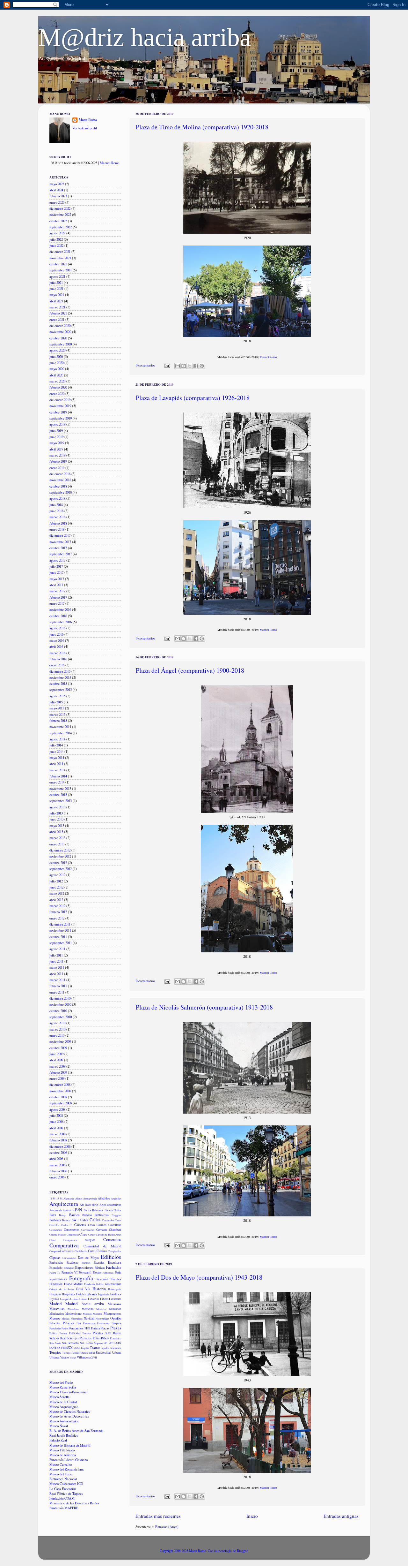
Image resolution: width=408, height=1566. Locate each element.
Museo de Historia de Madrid (69, 1445)
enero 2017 (56, 603)
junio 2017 (56, 572)
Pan (78, 1323)
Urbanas (54, 1357)
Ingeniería (103, 1294)
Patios (65, 1328)
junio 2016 (56, 634)
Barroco (87, 1215)
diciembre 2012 (59, 850)
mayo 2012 (56, 893)
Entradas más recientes (158, 1516)
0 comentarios (145, 365)
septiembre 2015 (60, 689)
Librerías (93, 1299)
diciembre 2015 (59, 671)
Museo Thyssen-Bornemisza (68, 1392)
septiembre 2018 (60, 492)
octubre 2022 (58, 221)
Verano (64, 1357)
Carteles (80, 1224)
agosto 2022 (57, 233)
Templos (55, 1352)
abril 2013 (56, 831)
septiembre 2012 (60, 868)
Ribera (105, 1338)
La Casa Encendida (62, 1489)
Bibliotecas (102, 1215)
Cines (83, 1234)
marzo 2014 (57, 770)
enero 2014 (56, 782)
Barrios (74, 1215)
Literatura (115, 1299)
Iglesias (91, 1294)
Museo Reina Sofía (62, 1387)
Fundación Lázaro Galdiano (68, 1459)
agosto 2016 (57, 628)
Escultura (114, 1262)
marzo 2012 (57, 906)
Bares (52, 1215)
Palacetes (55, 1323)
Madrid (55, 1303)
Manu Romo (88, 119)
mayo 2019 (56, 443)
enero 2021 (56, 319)
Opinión (115, 1318)
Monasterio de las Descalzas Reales (74, 1503)
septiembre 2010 (60, 1017)
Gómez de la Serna (61, 1289)
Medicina (87, 1309)
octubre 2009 (58, 1048)
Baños (117, 1210)
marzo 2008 (57, 1134)
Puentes (87, 1333)
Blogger (242, 1550)
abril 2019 (56, 449)
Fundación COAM (62, 1498)
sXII (111, 1343)
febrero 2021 (58, 313)
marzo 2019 (57, 455)
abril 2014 (56, 763)
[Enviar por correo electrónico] (177, 366)
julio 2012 (56, 881)
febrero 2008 (58, 1140)
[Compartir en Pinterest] (202, 366)
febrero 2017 (58, 597)
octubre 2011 (58, 936)
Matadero (73, 1309)
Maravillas (56, 1308)
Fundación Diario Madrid (66, 1284)
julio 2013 (56, 813)
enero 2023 (56, 202)
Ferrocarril (85, 1272)
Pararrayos (89, 1323)
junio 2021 (56, 288)
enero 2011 (56, 992)
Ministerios (56, 1314)
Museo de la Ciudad (63, 1402)
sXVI (52, 1348)
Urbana (116, 1352)
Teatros (95, 1347)
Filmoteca (108, 1272)
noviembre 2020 (60, 331)
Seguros (98, 1343)
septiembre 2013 (60, 800)
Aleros (78, 1198)
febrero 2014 (58, 776)
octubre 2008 (58, 1097)
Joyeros (54, 1299)
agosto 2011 (57, 949)
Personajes (76, 1328)
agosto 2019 (57, 424)
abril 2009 (56, 1060)
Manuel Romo (268, 357)
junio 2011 (56, 961)
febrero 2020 (58, 387)
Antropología (90, 1198)
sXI (105, 1343)
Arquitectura (63, 1203)
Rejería (64, 1338)
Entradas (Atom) (166, 1526)
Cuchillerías (81, 1251)
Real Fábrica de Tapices (66, 1493)
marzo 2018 (57, 517)
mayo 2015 (56, 708)
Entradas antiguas (341, 1516)
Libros (104, 1299)
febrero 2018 (58, 523)
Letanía (83, 1299)
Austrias (67, 1210)
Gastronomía (113, 1284)
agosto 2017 (57, 560)
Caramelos (108, 1220)
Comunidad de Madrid (102, 1246)
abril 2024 (56, 190)
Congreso (54, 1251)
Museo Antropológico (64, 1421)
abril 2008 (56, 1128)
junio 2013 (56, 819)
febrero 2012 (58, 912)
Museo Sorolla (59, 1397)
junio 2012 (56, 887)
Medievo (101, 1309)
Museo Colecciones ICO (66, 1483)
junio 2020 (56, 362)
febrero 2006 (58, 1171)
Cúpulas (54, 1257)
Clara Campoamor (63, 1240)
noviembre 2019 (60, 406)
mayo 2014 (56, 757)
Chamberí (115, 1230)
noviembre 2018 (60, 480)
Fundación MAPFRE (63, 1508)
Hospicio (55, 1294)
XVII (94, 1357)
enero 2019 (56, 467)
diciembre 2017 (59, 535)
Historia (99, 1288)
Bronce (66, 1220)
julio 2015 (56, 702)
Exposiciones (84, 1267)
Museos (54, 1318)
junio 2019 (56, 437)
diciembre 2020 (59, 325)
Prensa (63, 1333)
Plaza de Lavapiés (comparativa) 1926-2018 (193, 397)
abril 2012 (56, 899)
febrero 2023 (58, 196)
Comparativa (64, 1245)
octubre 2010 (58, 1011)
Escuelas (99, 1262)
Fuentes (116, 1279)
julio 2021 (56, 282)
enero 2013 (56, 844)
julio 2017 (56, 566)
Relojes (74, 1338)
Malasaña (114, 1304)
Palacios (68, 1323)
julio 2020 (56, 356)
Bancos (109, 1210)
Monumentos (112, 1313)
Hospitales (68, 1294)
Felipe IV (54, 1272)
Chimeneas (73, 1234)
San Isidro (86, 1343)
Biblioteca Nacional (63, 1479)
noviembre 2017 (60, 542)
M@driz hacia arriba (144, 37)
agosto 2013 (57, 807)
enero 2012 (56, 918)
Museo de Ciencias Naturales (69, 1411)
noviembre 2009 (60, 1041)
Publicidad (74, 1333)
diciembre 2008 (59, 1084)
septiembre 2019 (60, 418)
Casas (91, 1225)
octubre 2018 (58, 486)
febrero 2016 (58, 659)
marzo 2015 (57, 714)
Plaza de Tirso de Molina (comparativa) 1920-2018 (202, 127)
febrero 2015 (58, 720)
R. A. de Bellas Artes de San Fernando (76, 1430)
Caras (118, 1220)
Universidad (103, 1352)
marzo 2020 (57, 381)
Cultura (102, 1251)
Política (53, 1333)
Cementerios (71, 1230)
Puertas (98, 1333)
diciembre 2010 (59, 998)
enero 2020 (56, 393)
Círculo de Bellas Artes (108, 1234)
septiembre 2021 (60, 270)
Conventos (67, 1251)
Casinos (101, 1225)
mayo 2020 (56, 369)
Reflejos (54, 1338)
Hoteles (81, 1294)
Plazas (115, 1328)
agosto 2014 (57, 739)
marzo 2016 (57, 653)
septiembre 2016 (60, 622)
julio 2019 (56, 430)
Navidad (89, 1318)
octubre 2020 (58, 338)
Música (65, 1318)
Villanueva (84, 1357)
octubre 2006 (58, 1152)
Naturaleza (77, 1318)
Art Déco (85, 1205)
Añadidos (104, 1198)
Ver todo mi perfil (84, 128)
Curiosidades (69, 1258)
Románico (115, 1338)
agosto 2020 (57, 350)
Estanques (69, 1267)
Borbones (55, 1220)
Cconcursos (55, 1229)
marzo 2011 (57, 980)
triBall (92, 1352)
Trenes (84, 1352)
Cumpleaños (114, 1251)
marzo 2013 (57, 838)
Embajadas (56, 1262)
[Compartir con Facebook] (196, 366)
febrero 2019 (58, 461)
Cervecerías (87, 1229)
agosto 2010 (57, 1023)
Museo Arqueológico (63, 1406)
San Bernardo (70, 1343)
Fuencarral (102, 1279)
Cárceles (54, 1225)
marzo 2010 (57, 1029)
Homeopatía (114, 1289)
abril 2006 (56, 1158)
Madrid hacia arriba (84, 1303)
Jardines (115, 1294)
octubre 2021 (58, 264)
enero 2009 (56, 1078)
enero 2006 (56, 1177)
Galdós (99, 1284)
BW (73, 1220)
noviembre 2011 (60, 930)
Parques (116, 1323)
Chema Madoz (57, 1234)
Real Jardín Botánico (63, 1435)
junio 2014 (56, 751)
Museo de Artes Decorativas (69, 1416)
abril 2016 (56, 646)
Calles (95, 1219)
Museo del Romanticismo (66, 1469)
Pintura (95, 1328)
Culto (91, 1251)
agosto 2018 (57, 498)
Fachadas (113, 1267)
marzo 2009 (57, 1066)
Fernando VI (69, 1272)
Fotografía (81, 1278)
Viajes (72, 1357)
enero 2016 (56, 665)
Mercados (115, 1309)
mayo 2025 (56, 184)
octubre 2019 (58, 412)
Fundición (89, 1284)
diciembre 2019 (59, 399)
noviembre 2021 (60, 258)
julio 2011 (56, 955)
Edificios (111, 1256)
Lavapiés (64, 1299)
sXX (69, 1347)
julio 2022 (56, 239)
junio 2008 (56, 1121)
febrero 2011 (58, 986)
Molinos (87, 1313)
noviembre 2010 (60, 1004)
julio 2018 (56, 505)
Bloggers (116, 1215)
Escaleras (72, 1262)
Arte (95, 1204)
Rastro (117, 1333)
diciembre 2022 (59, 208)
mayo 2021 (56, 294)
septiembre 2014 (60, 733)
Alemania (68, 1198)
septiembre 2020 (60, 344)
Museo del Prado (61, 1382)
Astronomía (55, 1210)
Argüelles (116, 1198)
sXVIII (61, 1348)
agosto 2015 (57, 696)
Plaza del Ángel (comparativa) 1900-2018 (190, 670)
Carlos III (67, 1225)
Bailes (87, 1210)
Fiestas (97, 1272)
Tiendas (75, 1352)
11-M (52, 1198)
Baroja (62, 1215)
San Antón (55, 1343)
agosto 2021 (57, 276)
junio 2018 (56, 511)
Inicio (252, 1516)
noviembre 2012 (60, 856)
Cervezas (101, 1230)
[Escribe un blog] (183, 366)
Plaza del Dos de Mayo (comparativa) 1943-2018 (199, 1277)
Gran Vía (83, 1289)
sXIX (117, 1343)
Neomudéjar (102, 1318)
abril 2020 (56, 375)
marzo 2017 (57, 591)
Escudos (86, 1262)
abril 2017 (56, 585)
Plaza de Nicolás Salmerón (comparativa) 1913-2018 (204, 1007)
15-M (59, 1198)
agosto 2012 (57, 875)
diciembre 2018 (59, 474)
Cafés (84, 1220)
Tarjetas (85, 1348)
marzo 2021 (57, 307)
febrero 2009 (58, 1072)
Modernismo (73, 1314)
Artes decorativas (110, 1205)
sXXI (77, 1348)
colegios (90, 1240)
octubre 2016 (58, 616)
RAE (108, 1333)
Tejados (105, 1348)
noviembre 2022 (60, 214)
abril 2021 (56, 301)
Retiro (96, 1338)
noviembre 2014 (60, 726)
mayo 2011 (56, 967)
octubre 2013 (58, 794)
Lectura (74, 1299)
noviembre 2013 (60, 788)
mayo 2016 (56, 640)
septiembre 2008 (60, 1103)
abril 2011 (56, 974)
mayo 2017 (56, 579)
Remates (85, 1338)
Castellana (114, 1225)
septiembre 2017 (60, 554)
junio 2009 (56, 1054)
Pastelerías (55, 1328)
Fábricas (100, 1268)
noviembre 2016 (60, 609)
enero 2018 (56, 529)
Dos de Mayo (88, 1257)
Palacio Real (58, 1440)
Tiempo (66, 1352)
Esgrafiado (55, 1268)
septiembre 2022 (60, 227)
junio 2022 (56, 245)
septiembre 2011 (60, 943)
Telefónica (115, 1348)
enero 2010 (56, 1035)
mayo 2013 (56, 825)
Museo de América (62, 1455)
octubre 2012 (58, 862)
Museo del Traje (60, 1474)
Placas (104, 1328)
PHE (87, 1328)
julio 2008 (56, 1115)
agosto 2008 (57, 1109)
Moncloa (97, 1313)
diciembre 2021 (59, 251)
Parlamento (103, 1323)
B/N (78, 1210)
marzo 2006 (57, 1165)
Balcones (97, 1210)
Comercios (112, 1239)
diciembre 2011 (59, 924)
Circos (91, 1234)
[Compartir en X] (189, 366)
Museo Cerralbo (60, 1464)
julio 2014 (56, 745)
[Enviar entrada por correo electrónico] (167, 365)
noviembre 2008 (60, 1091)
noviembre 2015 (60, 677)
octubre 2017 (58, 548)
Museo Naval (58, 1426)
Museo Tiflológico (62, 1450)
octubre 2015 (58, 683)
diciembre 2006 (59, 1146)
